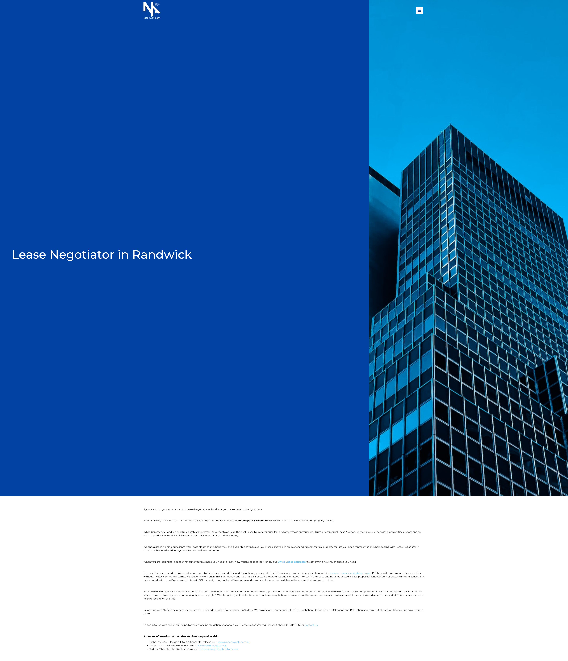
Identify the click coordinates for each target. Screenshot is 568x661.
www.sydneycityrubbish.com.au (219, 649)
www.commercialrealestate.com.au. (351, 573)
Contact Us (311, 625)
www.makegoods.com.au (212, 645)
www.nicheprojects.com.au (234, 642)
